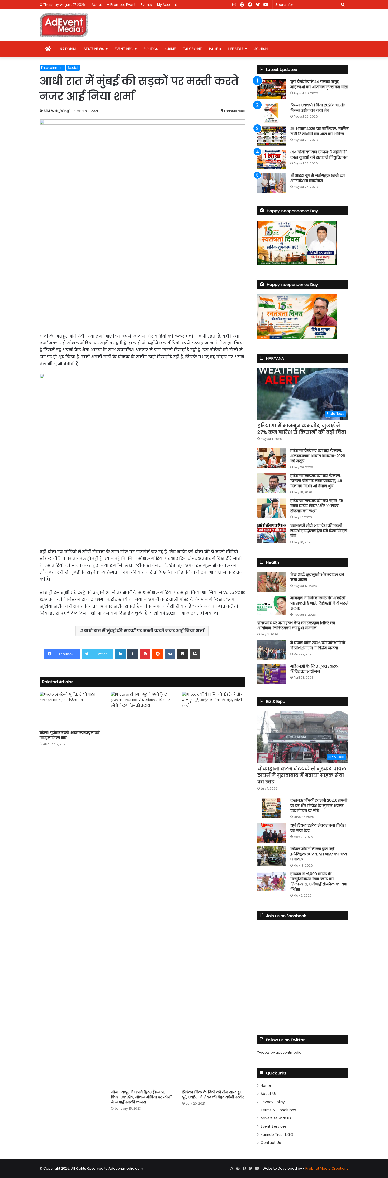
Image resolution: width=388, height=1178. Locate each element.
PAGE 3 (215, 48)
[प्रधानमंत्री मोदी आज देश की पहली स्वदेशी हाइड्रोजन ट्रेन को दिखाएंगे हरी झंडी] (271, 533)
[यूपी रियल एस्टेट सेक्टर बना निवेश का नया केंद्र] (271, 833)
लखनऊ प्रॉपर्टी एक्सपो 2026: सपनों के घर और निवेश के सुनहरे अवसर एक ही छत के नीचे (318, 805)
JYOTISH (261, 48)
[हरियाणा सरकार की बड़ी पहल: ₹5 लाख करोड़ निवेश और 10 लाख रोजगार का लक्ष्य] (271, 508)
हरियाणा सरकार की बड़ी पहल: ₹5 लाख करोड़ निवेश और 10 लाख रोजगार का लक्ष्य (316, 506)
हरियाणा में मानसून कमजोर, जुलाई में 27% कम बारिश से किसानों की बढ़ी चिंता (301, 428)
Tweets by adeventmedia (279, 1052)
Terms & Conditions (278, 1110)
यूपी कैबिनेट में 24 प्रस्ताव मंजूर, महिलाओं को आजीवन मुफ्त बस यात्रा (319, 84)
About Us (269, 1093)
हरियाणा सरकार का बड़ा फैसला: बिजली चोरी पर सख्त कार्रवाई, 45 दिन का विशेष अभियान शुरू (316, 481)
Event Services (274, 1126)
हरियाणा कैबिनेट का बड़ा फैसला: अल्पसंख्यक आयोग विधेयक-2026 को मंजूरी (317, 456)
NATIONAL (68, 48)
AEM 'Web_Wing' (56, 111)
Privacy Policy (273, 1101)
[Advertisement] (142, 288)
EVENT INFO (124, 48)
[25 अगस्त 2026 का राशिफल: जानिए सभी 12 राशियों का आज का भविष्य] (271, 136)
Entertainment (52, 67)
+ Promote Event (121, 4)
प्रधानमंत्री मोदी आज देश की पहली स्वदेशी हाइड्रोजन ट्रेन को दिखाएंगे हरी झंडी (318, 530)
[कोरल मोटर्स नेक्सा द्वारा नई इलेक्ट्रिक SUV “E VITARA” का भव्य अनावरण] (271, 856)
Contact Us (271, 1142)
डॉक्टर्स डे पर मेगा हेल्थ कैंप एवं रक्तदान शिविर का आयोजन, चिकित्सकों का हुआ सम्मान (296, 625)
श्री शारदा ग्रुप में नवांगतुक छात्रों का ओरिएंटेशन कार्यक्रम (317, 178)
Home (266, 1085)
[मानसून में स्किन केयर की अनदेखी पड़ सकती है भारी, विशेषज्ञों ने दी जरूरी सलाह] (271, 605)
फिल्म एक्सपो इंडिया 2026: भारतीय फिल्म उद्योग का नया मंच (318, 108)
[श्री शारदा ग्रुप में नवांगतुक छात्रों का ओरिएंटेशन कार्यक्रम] (271, 183)
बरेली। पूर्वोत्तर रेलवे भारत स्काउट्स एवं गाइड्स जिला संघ (69, 735)
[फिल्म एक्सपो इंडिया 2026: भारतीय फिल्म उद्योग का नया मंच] (271, 113)
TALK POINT (192, 48)
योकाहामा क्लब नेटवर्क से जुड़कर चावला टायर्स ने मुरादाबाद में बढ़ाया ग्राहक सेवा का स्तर (302, 775)
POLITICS (151, 48)
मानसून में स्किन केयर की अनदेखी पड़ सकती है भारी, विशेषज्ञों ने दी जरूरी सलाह (319, 603)
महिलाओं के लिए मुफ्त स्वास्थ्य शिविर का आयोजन (314, 669)
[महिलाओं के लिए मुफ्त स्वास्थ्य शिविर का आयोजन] (271, 674)
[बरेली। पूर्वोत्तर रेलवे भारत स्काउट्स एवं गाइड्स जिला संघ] (71, 709)
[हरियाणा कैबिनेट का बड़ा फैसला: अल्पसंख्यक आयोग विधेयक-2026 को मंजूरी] (271, 458)
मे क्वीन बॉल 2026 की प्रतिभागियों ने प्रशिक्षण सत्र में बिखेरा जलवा (317, 645)
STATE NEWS (94, 48)
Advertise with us (276, 1118)
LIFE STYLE (236, 48)
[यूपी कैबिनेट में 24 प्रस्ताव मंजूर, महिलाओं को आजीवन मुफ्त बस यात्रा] (271, 89)
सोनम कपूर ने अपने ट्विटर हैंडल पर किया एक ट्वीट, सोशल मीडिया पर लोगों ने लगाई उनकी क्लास (141, 1097)
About (97, 4)
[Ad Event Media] (64, 25)
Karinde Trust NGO (277, 1134)
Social (73, 67)
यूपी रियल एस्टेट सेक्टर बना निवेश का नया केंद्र (318, 828)
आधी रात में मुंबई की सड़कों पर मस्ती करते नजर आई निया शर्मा (143, 631)
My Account (167, 4)
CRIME (170, 48)
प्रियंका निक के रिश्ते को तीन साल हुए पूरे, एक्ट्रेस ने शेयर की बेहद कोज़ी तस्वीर (213, 1094)
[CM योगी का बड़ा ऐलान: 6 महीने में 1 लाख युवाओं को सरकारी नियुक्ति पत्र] (271, 159)
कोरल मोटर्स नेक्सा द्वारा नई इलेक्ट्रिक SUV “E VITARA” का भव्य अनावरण (318, 854)
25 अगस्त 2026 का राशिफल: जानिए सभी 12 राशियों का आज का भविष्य (319, 131)
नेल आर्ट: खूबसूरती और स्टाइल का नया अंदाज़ (317, 577)
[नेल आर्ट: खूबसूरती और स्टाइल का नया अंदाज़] (271, 582)
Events (146, 4)
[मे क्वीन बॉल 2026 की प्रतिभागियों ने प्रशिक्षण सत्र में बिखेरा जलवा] (271, 650)
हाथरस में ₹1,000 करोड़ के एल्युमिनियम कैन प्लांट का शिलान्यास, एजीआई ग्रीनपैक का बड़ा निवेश (318, 881)
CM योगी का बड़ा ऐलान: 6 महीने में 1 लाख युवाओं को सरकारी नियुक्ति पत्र (318, 154)
